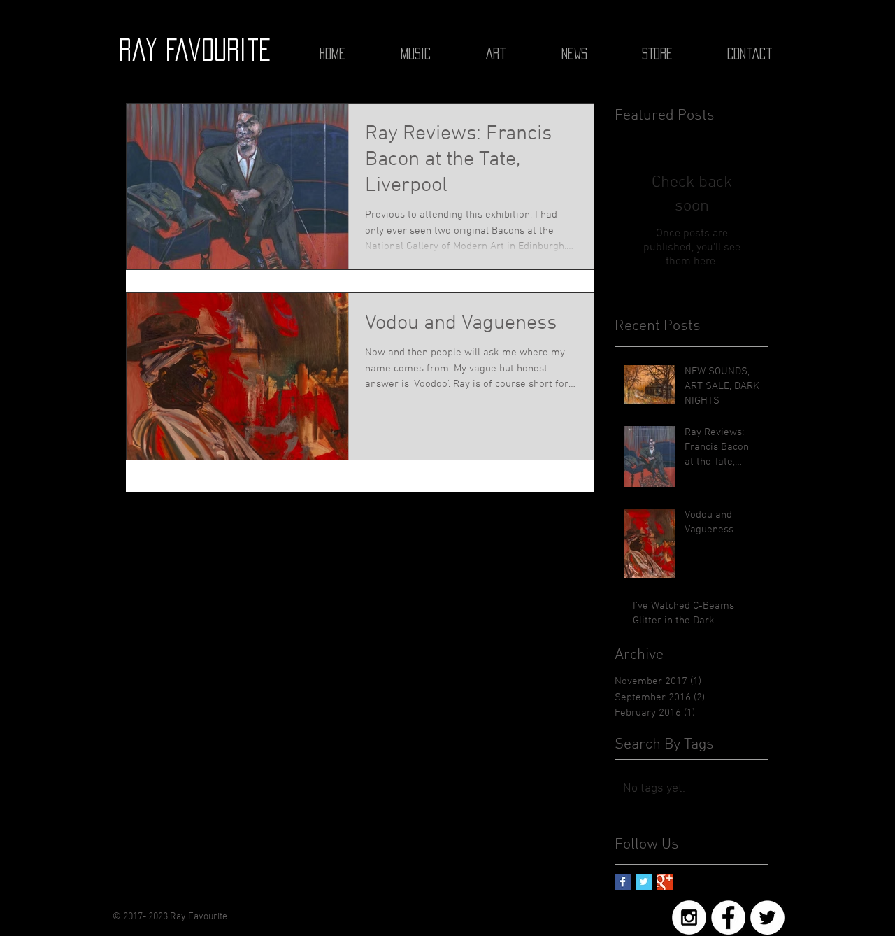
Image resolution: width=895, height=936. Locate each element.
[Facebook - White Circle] (728, 917)
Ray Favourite (195, 49)
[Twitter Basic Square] (644, 882)
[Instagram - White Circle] (689, 917)
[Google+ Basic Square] (665, 882)
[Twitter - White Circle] (767, 917)
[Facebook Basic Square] (623, 882)
